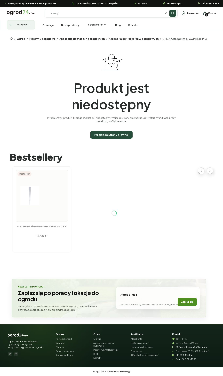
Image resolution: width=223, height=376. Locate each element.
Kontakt (97, 358)
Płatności (60, 347)
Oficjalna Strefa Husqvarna (144, 355)
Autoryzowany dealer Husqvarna (103, 344)
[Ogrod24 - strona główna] (18, 335)
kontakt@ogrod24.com (187, 343)
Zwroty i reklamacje (65, 351)
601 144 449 (181, 339)
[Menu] (21, 24)
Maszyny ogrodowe (42, 38)
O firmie (97, 339)
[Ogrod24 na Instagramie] (16, 354)
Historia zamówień (140, 343)
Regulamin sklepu (64, 355)
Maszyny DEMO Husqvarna (106, 350)
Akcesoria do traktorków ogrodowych (134, 38)
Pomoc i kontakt (64, 339)
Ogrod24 (11, 38)
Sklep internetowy (110, 371)
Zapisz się (187, 301)
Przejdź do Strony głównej (111, 134)
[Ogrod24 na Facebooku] (10, 354)
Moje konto (136, 339)
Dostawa (60, 343)
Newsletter (136, 351)
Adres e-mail (128, 294)
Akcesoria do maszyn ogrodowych (82, 38)
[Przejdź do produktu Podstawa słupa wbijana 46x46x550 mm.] (41, 195)
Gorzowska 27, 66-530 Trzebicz (191, 351)
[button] (172, 13)
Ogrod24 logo (20, 12)
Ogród (21, 38)
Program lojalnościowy (142, 347)
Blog (95, 354)
